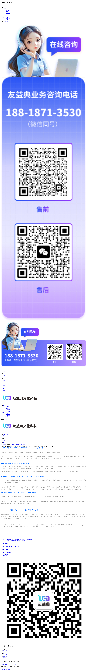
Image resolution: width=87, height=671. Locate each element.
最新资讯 (5, 17)
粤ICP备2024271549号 (22, 664)
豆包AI (5, 654)
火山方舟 (5, 659)
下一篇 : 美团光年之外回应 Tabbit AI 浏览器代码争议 (15, 540)
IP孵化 (7, 11)
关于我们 (5, 21)
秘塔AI (5, 656)
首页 (13, 444)
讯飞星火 (5, 653)
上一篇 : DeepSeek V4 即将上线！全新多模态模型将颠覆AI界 (17, 539)
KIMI (4, 657)
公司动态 (8, 18)
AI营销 (7, 10)
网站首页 (5, 6)
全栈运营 (8, 13)
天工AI (5, 650)
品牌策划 (8, 14)
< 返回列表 (3, 444)
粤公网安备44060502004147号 (9, 664)
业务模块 (5, 8)
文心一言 (5, 652)
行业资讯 (8, 20)
